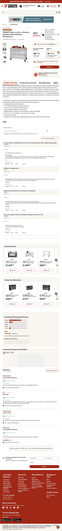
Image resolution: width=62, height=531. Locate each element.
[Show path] (8, 24)
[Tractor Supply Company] (10, 6)
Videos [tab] (12, 352)
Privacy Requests (42, 527)
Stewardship (21, 481)
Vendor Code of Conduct (17, 527)
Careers (34, 477)
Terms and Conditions (26, 525)
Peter (5, 169)
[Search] (3, 12)
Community (21, 483)
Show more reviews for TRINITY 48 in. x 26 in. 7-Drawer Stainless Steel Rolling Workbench (31, 448)
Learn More (47, 1)
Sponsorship (35, 479)
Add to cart (49, 67)
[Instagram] (10, 507)
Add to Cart (12, 270)
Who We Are (21, 477)
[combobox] (51, 138)
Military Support (22, 484)
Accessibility (54, 525)
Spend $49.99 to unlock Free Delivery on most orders (26, 1)
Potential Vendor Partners (38, 483)
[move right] (56, 260)
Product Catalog (22, 486)
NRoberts (7, 206)
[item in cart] (59, 6)
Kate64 (6, 216)
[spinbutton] (36, 67)
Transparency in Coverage (45, 526)
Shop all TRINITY (7, 27)
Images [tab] (7, 352)
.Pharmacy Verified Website (23, 491)
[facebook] (3, 507)
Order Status (6, 479)
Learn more (40, 62)
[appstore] (6, 520)
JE (6, 160)
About (47, 479)
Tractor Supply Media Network (37, 487)
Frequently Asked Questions (7, 487)
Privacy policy (5, 525)
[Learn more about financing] (58, 34)
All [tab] (3, 352)
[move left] (6, 260)
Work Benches (14, 24)
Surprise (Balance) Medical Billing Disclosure (28, 526)
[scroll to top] (58, 527)
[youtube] (14, 507)
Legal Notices (48, 525)
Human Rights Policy (6, 527)
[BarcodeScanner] (59, 12)
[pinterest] (7, 507)
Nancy (5, 192)
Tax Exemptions (7, 485)
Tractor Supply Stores (23, 488)
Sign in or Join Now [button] (43, 75)
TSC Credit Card (50, 495)
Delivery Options (7, 483)
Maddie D (6, 144)
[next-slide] (4, 63)
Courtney (7, 182)
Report (24, 163)
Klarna (48, 497)
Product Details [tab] (10, 83)
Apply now (52, 39)
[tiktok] (18, 507)
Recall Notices (6, 491)
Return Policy (6, 481)
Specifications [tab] (45, 83)
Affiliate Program (36, 481)
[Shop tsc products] (31, 19)
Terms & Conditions (51, 488)
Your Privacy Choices (14, 525)
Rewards (48, 481)
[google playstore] (17, 520)
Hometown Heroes (51, 483)
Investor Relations (22, 479)
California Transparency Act (38, 525)
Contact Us (6, 490)
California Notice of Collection (30, 527)
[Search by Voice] (57, 12)
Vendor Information (37, 484)
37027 (47, 49)
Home (4, 24)
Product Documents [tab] (28, 83)
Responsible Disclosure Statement (10, 526)
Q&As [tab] (55, 83)
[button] (51, 1)
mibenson (7, 229)
